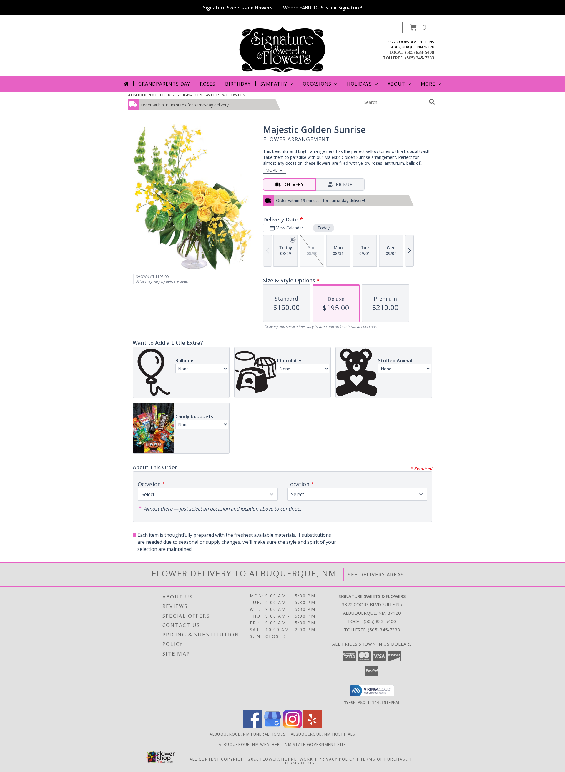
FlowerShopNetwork (286, 759)
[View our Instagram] (292, 727)
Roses (207, 84)
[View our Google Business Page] (272, 727)
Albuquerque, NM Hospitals (323, 734)
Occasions (317, 84)
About (396, 84)
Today (324, 228)
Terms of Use (301, 763)
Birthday (237, 84)
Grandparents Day (164, 84)
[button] (418, 27)
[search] (432, 102)
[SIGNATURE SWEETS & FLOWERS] (282, 48)
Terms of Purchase (384, 759)
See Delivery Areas (376, 574)
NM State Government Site (315, 744)
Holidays (359, 84)
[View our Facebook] (252, 727)
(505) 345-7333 (419, 58)
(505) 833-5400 (419, 52)
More (428, 84)
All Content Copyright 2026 (224, 759)
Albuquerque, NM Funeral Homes (248, 734)
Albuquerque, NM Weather (249, 744)
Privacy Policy (337, 759)
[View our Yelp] (312, 727)
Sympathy (273, 84)
